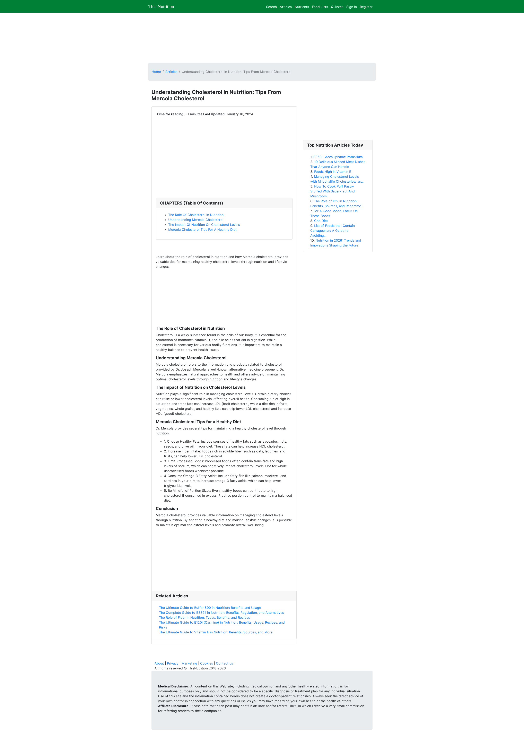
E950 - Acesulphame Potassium (338, 157)
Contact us (224, 663)
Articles (286, 6)
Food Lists (320, 6)
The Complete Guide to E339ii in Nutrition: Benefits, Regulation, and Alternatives (221, 612)
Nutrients (302, 6)
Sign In (351, 6)
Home (156, 72)
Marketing (189, 663)
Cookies (206, 663)
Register (366, 6)
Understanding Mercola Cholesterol (195, 220)
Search (271, 6)
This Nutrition (161, 6)
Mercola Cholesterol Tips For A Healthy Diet (202, 229)
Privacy (172, 663)
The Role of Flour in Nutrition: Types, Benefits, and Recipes (204, 617)
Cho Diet (321, 221)
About (159, 663)
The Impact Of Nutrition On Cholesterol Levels (204, 225)
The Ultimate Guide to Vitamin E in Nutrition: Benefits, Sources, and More (215, 632)
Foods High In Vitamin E (332, 172)
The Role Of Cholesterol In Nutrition (196, 215)
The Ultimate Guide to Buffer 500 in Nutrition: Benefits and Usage (210, 608)
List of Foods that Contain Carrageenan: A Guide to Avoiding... (332, 230)
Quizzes (337, 6)
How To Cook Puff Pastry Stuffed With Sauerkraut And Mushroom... (332, 191)
